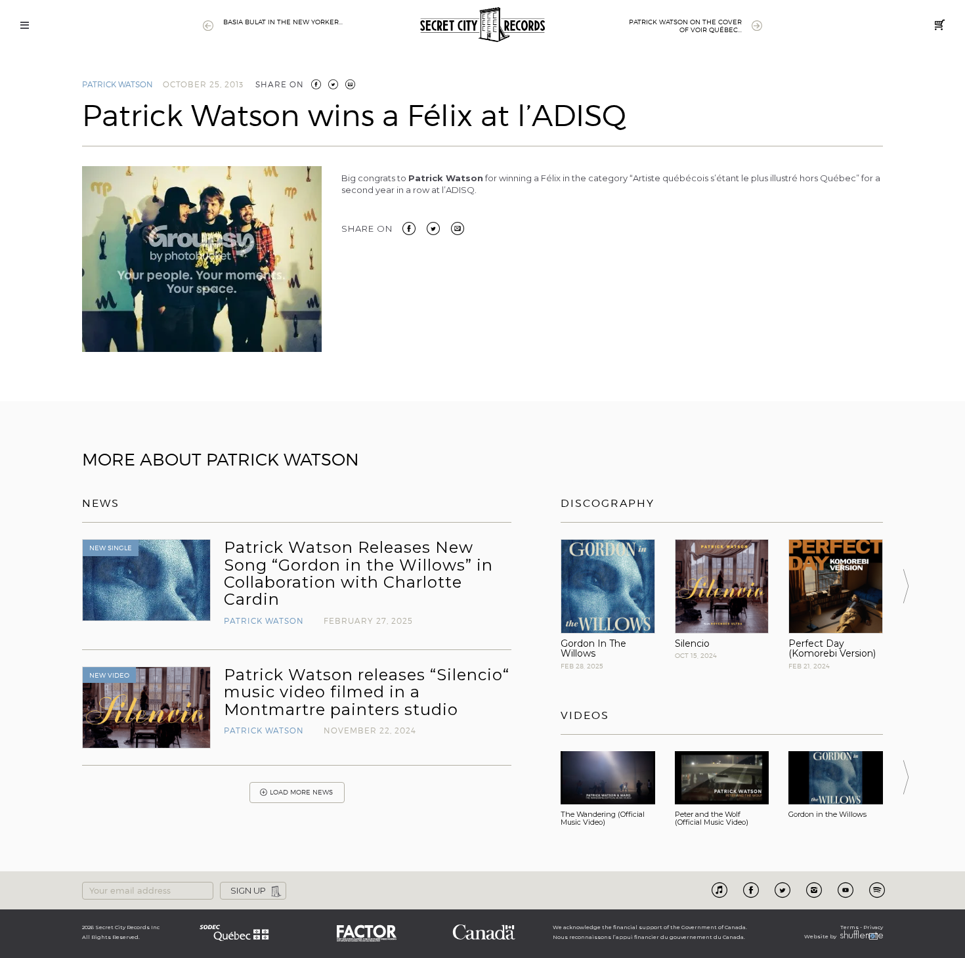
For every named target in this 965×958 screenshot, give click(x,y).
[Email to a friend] (457, 228)
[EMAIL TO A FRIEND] (350, 84)
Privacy (873, 927)
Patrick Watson (117, 84)
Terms (849, 927)
